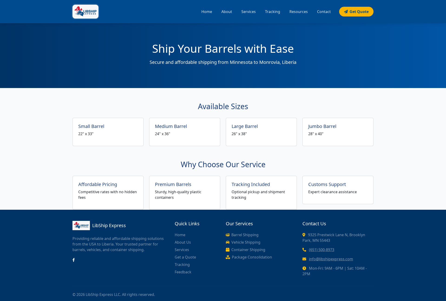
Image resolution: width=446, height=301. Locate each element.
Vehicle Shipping (245, 242)
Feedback (183, 272)
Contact (324, 11)
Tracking (272, 11)
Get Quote (359, 11)
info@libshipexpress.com (331, 259)
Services (248, 11)
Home (206, 11)
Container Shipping (248, 249)
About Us (183, 242)
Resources (298, 11)
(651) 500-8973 (321, 249)
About (226, 11)
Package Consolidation (252, 257)
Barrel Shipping (245, 234)
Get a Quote (185, 257)
